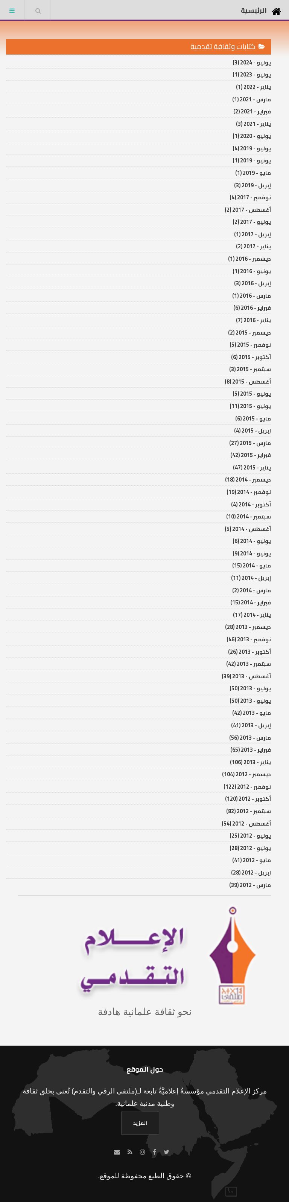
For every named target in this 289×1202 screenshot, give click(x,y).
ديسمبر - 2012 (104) (246, 774)
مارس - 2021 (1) (251, 99)
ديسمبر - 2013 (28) (248, 627)
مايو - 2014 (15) (251, 565)
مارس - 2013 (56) (250, 738)
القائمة (12, 10)
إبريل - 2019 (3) (252, 185)
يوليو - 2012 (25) (250, 835)
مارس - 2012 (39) (250, 885)
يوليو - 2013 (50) (250, 688)
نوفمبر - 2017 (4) (250, 197)
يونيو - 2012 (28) (250, 848)
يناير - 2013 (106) (250, 762)
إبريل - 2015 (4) (252, 430)
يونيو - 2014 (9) (252, 553)
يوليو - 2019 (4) (252, 148)
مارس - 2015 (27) (250, 443)
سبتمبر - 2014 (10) (248, 516)
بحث (38, 10)
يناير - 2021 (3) (253, 124)
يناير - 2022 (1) (253, 87)
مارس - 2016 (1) (251, 296)
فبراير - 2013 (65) (250, 750)
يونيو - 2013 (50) (250, 701)
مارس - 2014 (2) (251, 590)
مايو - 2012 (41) (251, 860)
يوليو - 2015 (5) (252, 393)
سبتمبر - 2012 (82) (248, 811)
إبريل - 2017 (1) (252, 234)
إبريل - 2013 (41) (251, 725)
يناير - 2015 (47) (252, 467)
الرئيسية (254, 10)
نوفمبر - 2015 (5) (250, 344)
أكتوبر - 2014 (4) (251, 504)
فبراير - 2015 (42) (250, 455)
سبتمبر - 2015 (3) (250, 369)
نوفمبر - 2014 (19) (249, 492)
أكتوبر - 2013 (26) (249, 652)
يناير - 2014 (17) (252, 615)
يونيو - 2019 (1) (252, 160)
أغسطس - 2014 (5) (248, 529)
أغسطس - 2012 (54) (246, 823)
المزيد (140, 1122)
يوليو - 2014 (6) (252, 541)
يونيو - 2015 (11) (250, 406)
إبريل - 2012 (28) (251, 872)
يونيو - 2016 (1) (252, 271)
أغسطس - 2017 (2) (248, 210)
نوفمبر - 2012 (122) (247, 786)
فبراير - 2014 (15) (250, 602)
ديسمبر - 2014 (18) (248, 479)
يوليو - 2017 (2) (252, 222)
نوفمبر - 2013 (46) (249, 639)
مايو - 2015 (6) (253, 418)
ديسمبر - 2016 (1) (249, 259)
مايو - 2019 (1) (253, 173)
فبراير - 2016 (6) (252, 308)
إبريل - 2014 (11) (251, 578)
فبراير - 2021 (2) (252, 111)
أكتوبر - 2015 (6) (251, 357)
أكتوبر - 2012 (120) (248, 799)
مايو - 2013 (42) (251, 713)
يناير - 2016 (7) (253, 320)
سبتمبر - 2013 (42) (248, 664)
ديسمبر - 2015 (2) (249, 332)
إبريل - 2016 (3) (252, 283)
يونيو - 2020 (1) (252, 136)
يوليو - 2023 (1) (252, 74)
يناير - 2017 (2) (253, 246)
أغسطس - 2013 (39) (246, 676)
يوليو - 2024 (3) (252, 62)
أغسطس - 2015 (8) (248, 381)
